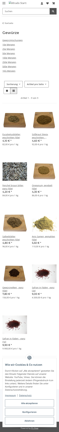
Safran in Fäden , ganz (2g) (43, 289)
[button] (42, 3)
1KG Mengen (8, 70)
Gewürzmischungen (12, 40)
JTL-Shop (34, 428)
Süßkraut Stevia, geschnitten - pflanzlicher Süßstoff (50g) (42, 136)
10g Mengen (8, 44)
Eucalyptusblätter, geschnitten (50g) (11, 136)
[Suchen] (53, 11)
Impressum (10, 395)
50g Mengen (8, 53)
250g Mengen (9, 62)
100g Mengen (9, 57)
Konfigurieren (29, 412)
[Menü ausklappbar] (3, 2)
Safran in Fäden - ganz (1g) (13, 340)
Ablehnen (29, 420)
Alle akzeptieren (29, 403)
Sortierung (12, 84)
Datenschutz (25, 395)
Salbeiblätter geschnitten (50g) (11, 238)
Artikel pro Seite (35, 84)
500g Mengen (9, 66)
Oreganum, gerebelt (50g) (42, 187)
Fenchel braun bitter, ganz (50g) (13, 187)
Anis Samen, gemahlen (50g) (43, 238)
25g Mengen (8, 49)
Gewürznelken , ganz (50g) (12, 289)
